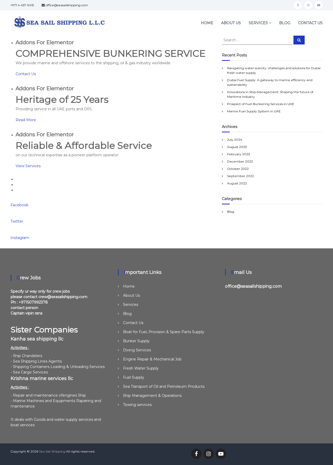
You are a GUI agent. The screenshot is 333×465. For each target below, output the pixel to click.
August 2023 (237, 147)
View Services (28, 166)
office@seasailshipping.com (67, 5)
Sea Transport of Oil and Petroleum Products (163, 386)
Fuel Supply (133, 377)
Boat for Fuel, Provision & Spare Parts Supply (163, 332)
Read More (26, 120)
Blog (284, 23)
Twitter (16, 221)
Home (207, 23)
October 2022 (238, 169)
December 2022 (240, 161)
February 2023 (238, 154)
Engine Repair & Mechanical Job (152, 359)
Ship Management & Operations (152, 395)
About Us (231, 23)
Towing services (137, 404)
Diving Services (137, 350)
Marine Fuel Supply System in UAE (254, 111)
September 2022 (240, 176)
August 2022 (237, 183)
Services (258, 23)
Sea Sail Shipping (52, 451)
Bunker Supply (136, 341)
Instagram (19, 237)
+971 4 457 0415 (22, 5)
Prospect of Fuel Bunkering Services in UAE (260, 104)
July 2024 (234, 139)
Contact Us (310, 23)
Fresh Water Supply (141, 368)
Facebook (19, 205)
